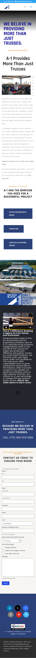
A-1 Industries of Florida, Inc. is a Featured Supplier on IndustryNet (18, 633)
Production (13, 229)
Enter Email (5, 491)
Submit (5, 583)
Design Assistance (10, 547)
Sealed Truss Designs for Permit (15, 550)
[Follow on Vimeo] (26, 614)
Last (3, 481)
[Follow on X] (18, 608)
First (3, 474)
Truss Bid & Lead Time (12, 553)
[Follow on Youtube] (19, 614)
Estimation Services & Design (17, 213)
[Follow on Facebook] (26, 608)
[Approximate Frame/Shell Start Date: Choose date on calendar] (20, 541)
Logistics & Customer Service (17, 244)
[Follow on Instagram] (11, 614)
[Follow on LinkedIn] (9, 608)
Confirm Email (6, 498)
